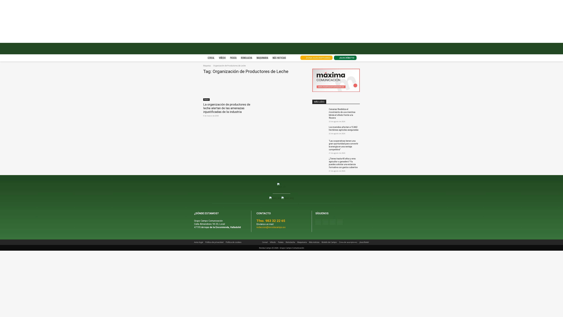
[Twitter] (340, 222)
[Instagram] (325, 222)
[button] (294, 57)
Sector (206, 99)
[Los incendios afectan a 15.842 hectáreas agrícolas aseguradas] (319, 131)
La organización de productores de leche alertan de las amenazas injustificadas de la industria (226, 108)
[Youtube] (332, 222)
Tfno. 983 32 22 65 (270, 221)
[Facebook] (318, 222)
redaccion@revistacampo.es (270, 227)
